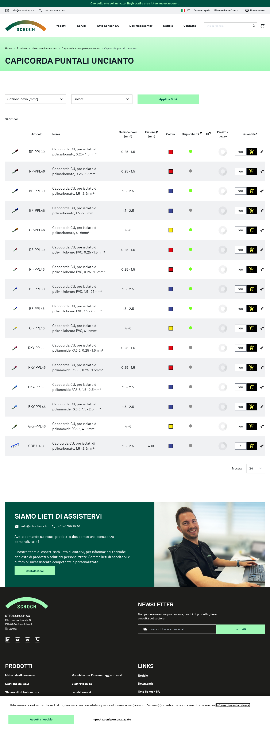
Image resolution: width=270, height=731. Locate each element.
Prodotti (22, 48)
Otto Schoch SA (149, 691)
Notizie (143, 675)
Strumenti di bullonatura (22, 692)
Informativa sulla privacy (233, 705)
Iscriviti (240, 629)
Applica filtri (168, 99)
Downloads (145, 683)
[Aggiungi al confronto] (262, 151)
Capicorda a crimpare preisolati (81, 48)
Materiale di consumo (44, 48)
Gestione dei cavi (17, 683)
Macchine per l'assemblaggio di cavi (97, 675)
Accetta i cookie (41, 719)
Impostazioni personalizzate (111, 719)
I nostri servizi (81, 692)
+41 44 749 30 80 (55, 10)
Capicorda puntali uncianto (120, 48)
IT (188, 10)
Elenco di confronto (226, 10)
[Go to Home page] (25, 26)
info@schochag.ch (23, 10)
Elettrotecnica (82, 683)
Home (8, 48)
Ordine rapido (202, 10)
